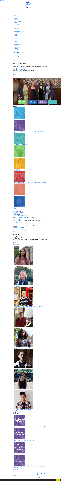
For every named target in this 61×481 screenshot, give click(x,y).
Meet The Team (17, 13)
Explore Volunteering (21, 227)
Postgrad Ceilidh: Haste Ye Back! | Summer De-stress (19, 237)
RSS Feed (15, 72)
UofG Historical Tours (17, 47)
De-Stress (16, 40)
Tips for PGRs (16, 29)
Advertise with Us (17, 48)
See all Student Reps (15, 469)
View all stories (15, 411)
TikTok (39, 474)
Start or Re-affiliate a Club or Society (19, 31)
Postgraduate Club (17, 42)
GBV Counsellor (17, 28)
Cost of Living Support (17, 27)
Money (16, 25)
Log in (27, 6)
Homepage (26, 241)
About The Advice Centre (18, 21)
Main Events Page (30, 241)
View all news (14, 232)
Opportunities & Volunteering (19, 69)
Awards (16, 41)
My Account (17, 49)
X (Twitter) (43, 473)
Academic (16, 22)
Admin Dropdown (29, 3)
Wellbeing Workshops (17, 37)
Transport (16, 26)
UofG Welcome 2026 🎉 (18, 52)
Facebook (39, 473)
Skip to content (2, 0)
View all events (14, 242)
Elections (16, 18)
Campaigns (16, 17)
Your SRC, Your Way (17, 61)
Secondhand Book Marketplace (18, 44)
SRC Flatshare (16, 45)
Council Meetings (17, 19)
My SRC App (16, 43)
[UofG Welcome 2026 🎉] (15, 51)
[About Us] (15, 64)
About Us (16, 11)
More (13, 77)
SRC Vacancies (17, 14)
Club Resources (17, 32)
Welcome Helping (17, 38)
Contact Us (16, 12)
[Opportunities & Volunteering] (15, 68)
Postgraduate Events (15, 241)
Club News (16, 34)
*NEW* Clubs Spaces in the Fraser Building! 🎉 (30, 217)
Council (16, 16)
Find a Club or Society (17, 30)
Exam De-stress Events (21, 241)
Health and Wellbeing (17, 24)
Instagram (46, 473)
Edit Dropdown (29, 4)
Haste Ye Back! (16, 56)
